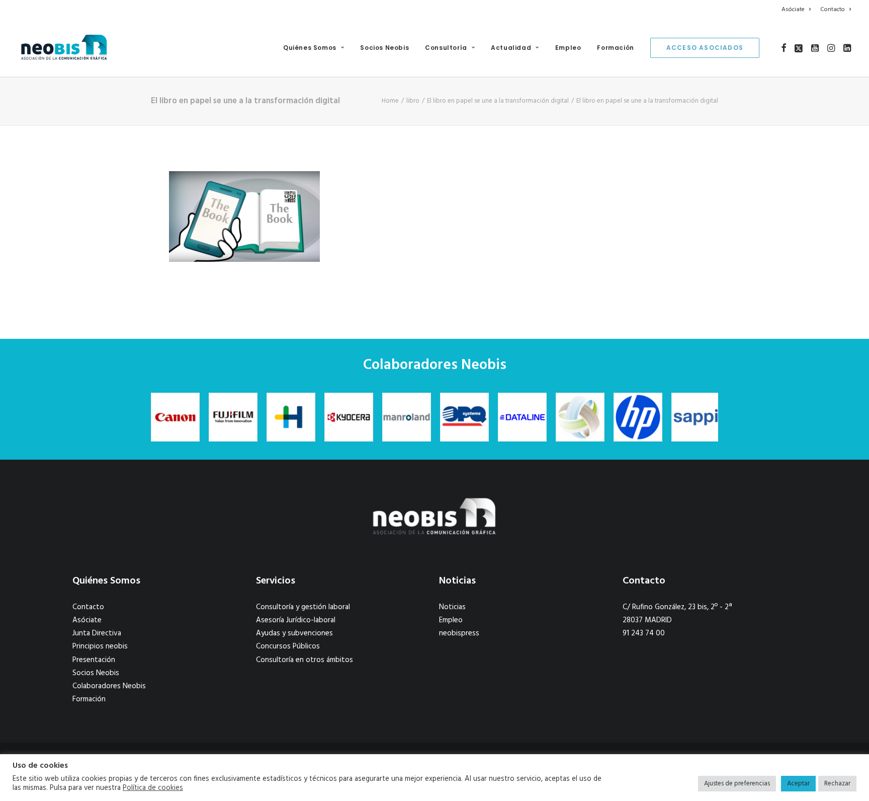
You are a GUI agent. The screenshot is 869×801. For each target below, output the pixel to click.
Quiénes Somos (309, 47)
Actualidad (511, 47)
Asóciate (793, 10)
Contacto (832, 10)
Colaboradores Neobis (109, 686)
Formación (615, 47)
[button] (783, 48)
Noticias (452, 607)
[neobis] (64, 48)
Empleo (568, 47)
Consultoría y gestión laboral (303, 607)
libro (412, 101)
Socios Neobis (384, 47)
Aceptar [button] (798, 783)
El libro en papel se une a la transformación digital (498, 101)
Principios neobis (100, 646)
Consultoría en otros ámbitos (304, 660)
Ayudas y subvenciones (294, 633)
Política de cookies (153, 788)
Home (390, 101)
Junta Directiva (96, 633)
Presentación (93, 660)
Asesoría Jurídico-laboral (295, 620)
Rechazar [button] (837, 783)
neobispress (459, 633)
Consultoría (446, 47)
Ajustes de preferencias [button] (737, 783)
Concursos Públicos (288, 646)
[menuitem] (797, 9)
